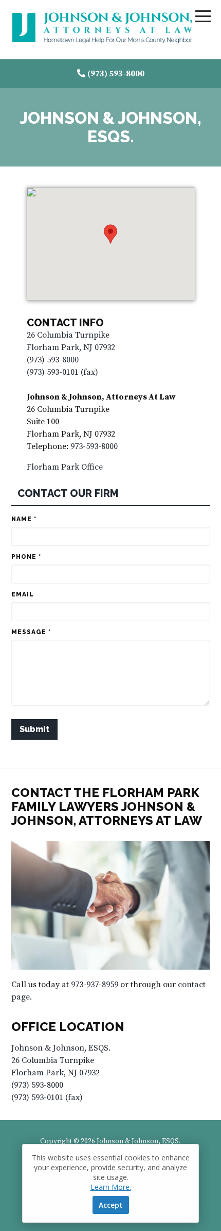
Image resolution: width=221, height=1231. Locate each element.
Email (22, 594)
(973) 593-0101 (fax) (62, 372)
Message (31, 632)
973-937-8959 (94, 984)
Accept (111, 1205)
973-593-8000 (94, 446)
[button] (110, 234)
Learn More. (110, 1187)
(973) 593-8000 (115, 74)
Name (23, 519)
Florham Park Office (65, 467)
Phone (26, 556)
